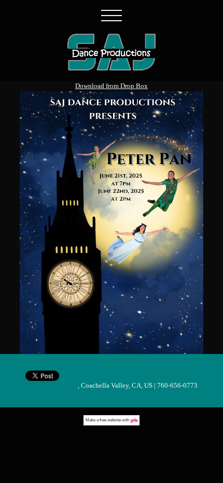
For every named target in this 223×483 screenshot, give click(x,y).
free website (110, 420)
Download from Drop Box (111, 86)
